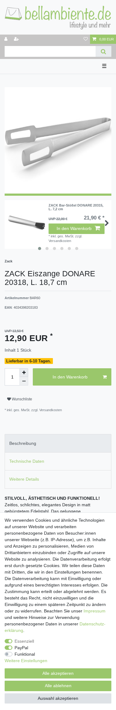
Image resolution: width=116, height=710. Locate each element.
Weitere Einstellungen (26, 660)
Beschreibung (22, 443)
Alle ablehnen (58, 685)
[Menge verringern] (23, 381)
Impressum (94, 610)
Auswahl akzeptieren (58, 698)
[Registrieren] (17, 39)
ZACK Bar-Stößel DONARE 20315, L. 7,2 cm (76, 207)
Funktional (25, 654)
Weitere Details (24, 479)
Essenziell (24, 641)
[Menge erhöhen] (23, 372)
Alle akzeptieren (58, 673)
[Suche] (103, 51)
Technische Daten (26, 461)
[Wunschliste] (85, 39)
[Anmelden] (6, 39)
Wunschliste (21, 399)
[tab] (58, 443)
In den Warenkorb (74, 228)
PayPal (21, 647)
